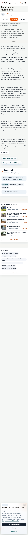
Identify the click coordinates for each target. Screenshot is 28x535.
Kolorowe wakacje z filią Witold (9, 268)
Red (6, 23)
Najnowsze (5, 184)
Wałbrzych (14, 25)
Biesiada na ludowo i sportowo (9, 256)
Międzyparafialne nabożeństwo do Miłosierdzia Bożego (12, 259)
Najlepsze (20, 184)
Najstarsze (13, 184)
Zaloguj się (19, 179)
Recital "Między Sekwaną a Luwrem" (10, 253)
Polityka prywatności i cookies (10, 521)
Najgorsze (5, 187)
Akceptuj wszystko (14, 524)
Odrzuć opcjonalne (14, 528)
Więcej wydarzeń (14, 272)
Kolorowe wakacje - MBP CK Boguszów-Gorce (12, 262)
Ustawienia (14, 531)
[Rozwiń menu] (25, 3)
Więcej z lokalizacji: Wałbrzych (12, 163)
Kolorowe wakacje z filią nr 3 (8, 265)
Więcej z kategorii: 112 (9, 158)
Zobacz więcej (14, 239)
